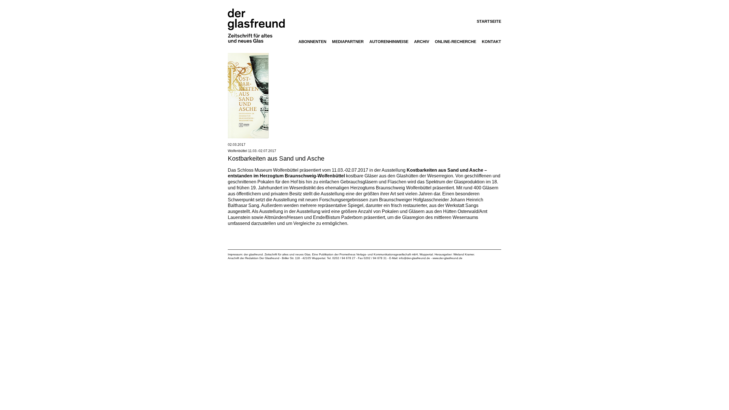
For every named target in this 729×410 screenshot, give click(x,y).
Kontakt (491, 41)
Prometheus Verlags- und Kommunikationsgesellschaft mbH (378, 254)
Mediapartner (348, 41)
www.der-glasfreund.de (447, 258)
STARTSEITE (489, 21)
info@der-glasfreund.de (414, 258)
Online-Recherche (455, 41)
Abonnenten (312, 41)
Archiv (421, 41)
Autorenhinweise (388, 41)
